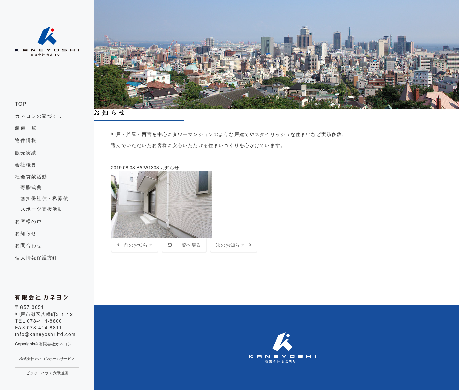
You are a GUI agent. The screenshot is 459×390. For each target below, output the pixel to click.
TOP (21, 103)
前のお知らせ (135, 244)
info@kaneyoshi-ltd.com (45, 334)
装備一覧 (26, 127)
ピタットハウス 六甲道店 (47, 372)
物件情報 (26, 139)
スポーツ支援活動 (41, 208)
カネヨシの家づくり (39, 115)
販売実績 (26, 152)
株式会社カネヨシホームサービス (47, 358)
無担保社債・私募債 (44, 197)
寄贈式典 (31, 187)
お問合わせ (28, 245)
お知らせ (26, 233)
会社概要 (26, 164)
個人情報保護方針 (36, 257)
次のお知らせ (232, 244)
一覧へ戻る (186, 244)
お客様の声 (28, 221)
